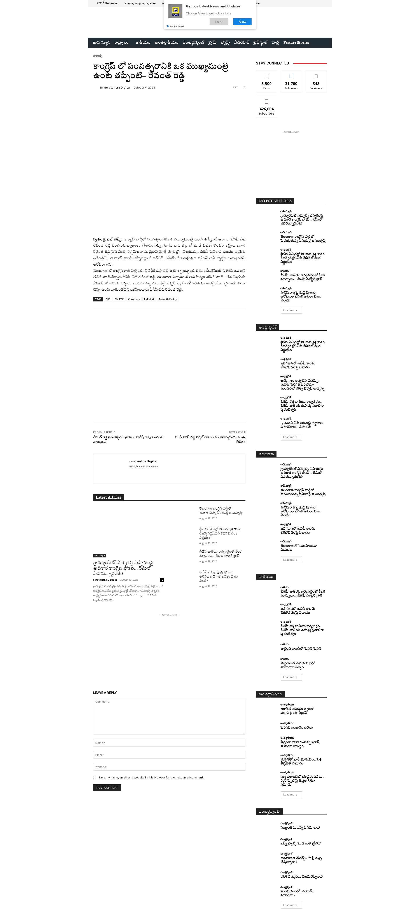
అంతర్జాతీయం (287, 704)
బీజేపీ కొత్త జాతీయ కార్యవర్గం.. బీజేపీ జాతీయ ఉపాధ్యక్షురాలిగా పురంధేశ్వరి (302, 406)
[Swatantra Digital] (96, 87)
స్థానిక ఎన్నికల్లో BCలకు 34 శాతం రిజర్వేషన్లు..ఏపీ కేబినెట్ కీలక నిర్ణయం (220, 534)
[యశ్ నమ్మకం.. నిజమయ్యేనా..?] (266, 875)
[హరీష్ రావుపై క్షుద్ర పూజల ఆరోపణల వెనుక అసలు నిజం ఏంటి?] (185, 577)
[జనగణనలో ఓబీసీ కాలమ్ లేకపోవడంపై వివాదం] (266, 363)
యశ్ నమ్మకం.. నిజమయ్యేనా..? (301, 877)
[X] (319, 3)
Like (266, 74)
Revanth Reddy (168, 299)
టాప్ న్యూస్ (99, 555)
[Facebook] (308, 3)
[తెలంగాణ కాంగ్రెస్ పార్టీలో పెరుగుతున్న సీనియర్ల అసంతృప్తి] (185, 513)
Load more (290, 310)
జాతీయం (284, 271)
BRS (108, 299)
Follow (291, 74)
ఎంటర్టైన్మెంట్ (286, 823)
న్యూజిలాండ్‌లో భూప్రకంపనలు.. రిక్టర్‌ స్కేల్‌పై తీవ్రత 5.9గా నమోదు (302, 781)
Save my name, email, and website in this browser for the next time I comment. (151, 777)
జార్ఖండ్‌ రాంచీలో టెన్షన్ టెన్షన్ (300, 649)
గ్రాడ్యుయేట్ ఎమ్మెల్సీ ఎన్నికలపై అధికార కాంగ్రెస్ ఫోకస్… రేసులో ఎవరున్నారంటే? (123, 568)
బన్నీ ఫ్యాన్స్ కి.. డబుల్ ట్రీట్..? (300, 843)
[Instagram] (313, 3)
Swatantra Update (105, 579)
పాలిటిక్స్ (97, 55)
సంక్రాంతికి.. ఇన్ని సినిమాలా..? (300, 828)
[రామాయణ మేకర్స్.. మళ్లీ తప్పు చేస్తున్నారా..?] (266, 857)
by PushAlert (177, 26)
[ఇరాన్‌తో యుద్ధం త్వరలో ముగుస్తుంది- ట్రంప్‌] (266, 708)
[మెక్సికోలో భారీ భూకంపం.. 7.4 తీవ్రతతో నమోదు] (266, 759)
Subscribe (266, 99)
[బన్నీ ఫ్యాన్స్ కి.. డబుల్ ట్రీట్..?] (266, 842)
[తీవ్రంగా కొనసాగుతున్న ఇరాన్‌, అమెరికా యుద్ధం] (266, 741)
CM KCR (119, 299)
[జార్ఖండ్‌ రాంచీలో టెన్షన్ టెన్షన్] (266, 647)
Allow (242, 21)
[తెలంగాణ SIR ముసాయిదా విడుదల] (266, 545)
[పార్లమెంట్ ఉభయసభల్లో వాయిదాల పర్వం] (266, 663)
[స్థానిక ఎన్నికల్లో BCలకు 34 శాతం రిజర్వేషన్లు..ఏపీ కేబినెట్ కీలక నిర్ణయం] (185, 534)
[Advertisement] (169, 376)
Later (218, 21)
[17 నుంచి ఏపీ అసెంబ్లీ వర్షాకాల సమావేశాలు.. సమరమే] (266, 422)
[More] (204, 102)
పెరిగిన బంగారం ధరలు (296, 727)
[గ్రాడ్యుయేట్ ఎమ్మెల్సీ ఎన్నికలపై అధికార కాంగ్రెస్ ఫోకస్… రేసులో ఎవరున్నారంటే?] (128, 531)
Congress (134, 299)
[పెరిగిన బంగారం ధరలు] (266, 726)
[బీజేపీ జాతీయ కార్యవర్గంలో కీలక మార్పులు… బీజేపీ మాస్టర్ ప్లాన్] (185, 557)
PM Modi (149, 299)
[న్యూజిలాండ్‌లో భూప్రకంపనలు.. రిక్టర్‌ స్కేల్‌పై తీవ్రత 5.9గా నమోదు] (266, 776)
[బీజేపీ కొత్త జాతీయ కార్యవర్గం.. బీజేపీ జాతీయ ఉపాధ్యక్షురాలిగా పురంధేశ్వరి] (266, 401)
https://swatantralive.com (143, 466)
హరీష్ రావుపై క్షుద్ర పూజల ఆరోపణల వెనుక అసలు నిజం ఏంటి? (218, 577)
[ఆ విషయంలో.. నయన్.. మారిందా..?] (266, 891)
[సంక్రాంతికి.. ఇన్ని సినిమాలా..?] (266, 826)
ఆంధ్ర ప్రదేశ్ (285, 249)
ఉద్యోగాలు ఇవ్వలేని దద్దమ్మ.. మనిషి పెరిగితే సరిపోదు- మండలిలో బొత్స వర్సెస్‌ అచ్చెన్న (302, 384)
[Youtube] (324, 3)
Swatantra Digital (117, 87)
